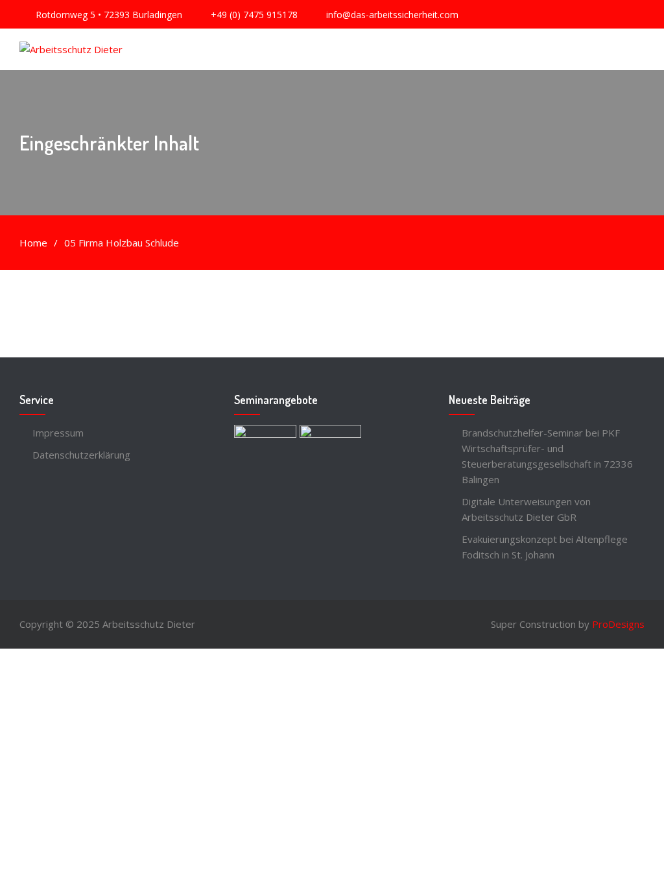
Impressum (58, 432)
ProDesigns (618, 623)
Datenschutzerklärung (81, 454)
